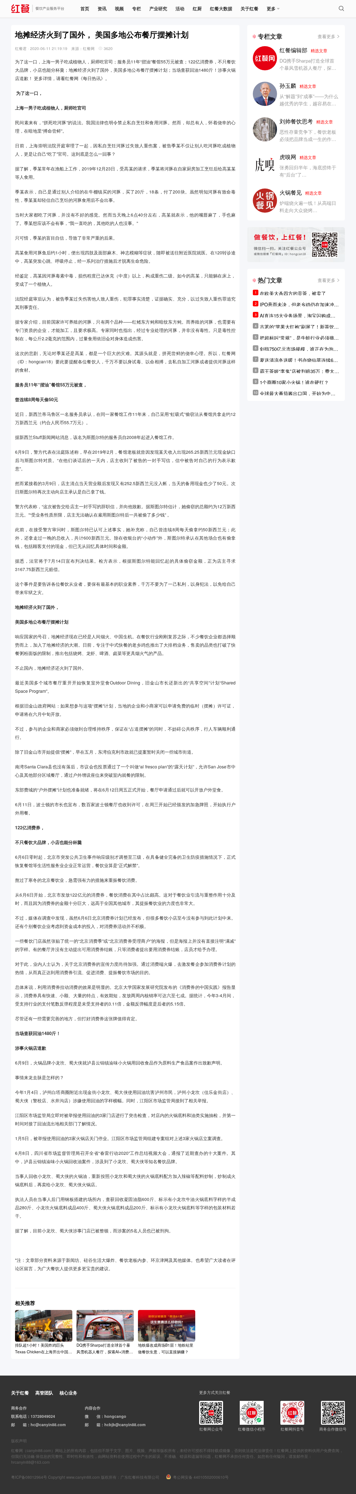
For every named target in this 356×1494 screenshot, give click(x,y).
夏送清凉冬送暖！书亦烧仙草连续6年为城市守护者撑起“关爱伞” (299, 360)
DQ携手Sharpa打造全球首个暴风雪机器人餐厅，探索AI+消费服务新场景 (308, 67)
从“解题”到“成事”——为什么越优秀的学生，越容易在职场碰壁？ (309, 103)
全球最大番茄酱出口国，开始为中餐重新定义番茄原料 (297, 393)
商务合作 (19, 1408)
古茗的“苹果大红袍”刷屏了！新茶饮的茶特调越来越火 (299, 326)
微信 (96, 1416)
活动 (179, 8)
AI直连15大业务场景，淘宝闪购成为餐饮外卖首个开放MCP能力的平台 (297, 315)
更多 (271, 8)
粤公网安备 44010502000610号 (201, 1477)
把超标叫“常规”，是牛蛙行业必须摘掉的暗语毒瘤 (299, 337)
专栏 (136, 8)
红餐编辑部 (303, 50)
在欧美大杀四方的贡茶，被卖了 (293, 293)
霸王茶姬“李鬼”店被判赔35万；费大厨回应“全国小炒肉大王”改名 (299, 371)
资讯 (102, 8)
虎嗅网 (298, 157)
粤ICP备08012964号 (29, 1477)
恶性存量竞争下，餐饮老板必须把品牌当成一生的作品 (308, 135)
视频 (119, 8)
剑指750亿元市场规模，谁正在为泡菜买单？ (299, 349)
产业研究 (158, 8)
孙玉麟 (298, 85)
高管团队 (44, 1392)
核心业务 (68, 1392)
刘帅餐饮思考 (306, 121)
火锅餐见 (301, 192)
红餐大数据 (221, 8)
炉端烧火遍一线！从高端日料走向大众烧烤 (308, 206)
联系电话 (19, 1416)
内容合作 (92, 1408)
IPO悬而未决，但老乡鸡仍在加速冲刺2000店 (299, 304)
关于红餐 (249, 8)
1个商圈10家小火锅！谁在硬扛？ (294, 382)
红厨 (197, 8)
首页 (84, 8)
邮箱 (22, 1424)
